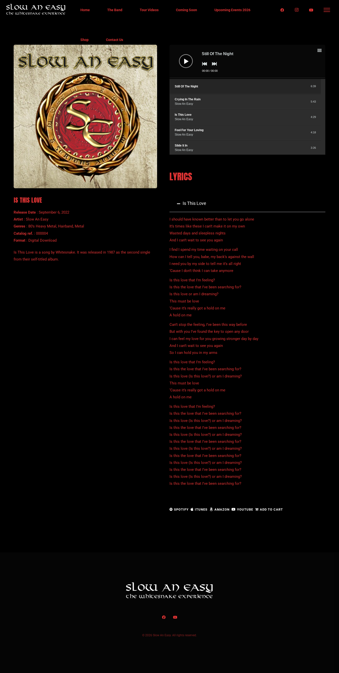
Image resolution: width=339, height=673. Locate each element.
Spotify (181, 509)
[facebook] (282, 10)
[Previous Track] (203, 67)
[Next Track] (213, 67)
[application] (247, 62)
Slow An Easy (37, 219)
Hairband (65, 226)
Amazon (222, 509)
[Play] (182, 57)
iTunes (201, 509)
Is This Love (194, 203)
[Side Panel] (327, 10)
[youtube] (311, 10)
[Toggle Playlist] (323, 51)
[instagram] (297, 10)
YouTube (245, 509)
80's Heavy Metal (42, 226)
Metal (79, 226)
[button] (247, 203)
